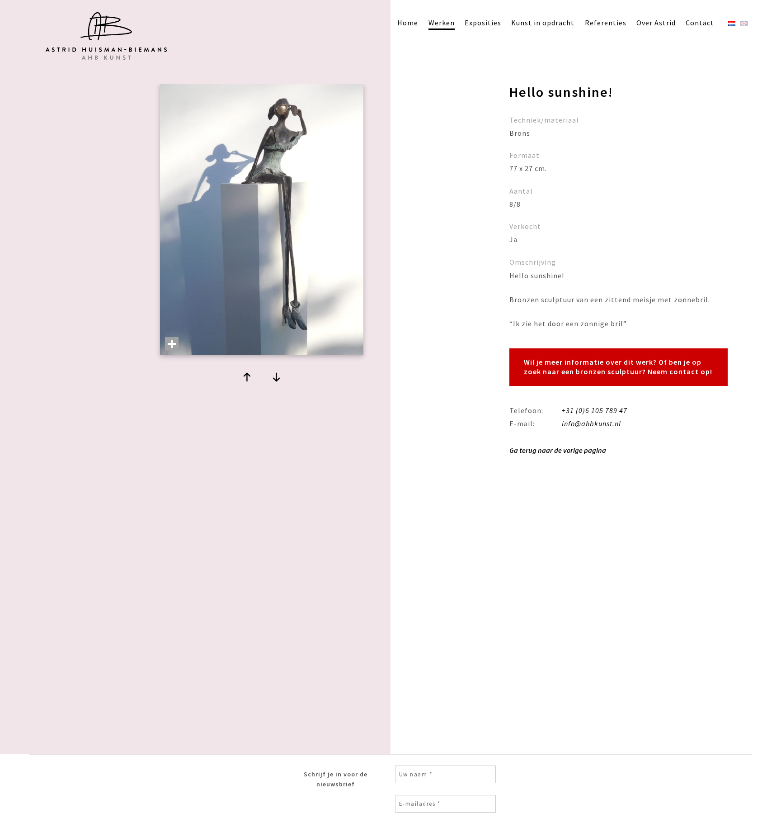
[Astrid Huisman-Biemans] (104, 61)
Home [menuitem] (407, 22)
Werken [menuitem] (441, 22)
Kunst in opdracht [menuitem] (542, 22)
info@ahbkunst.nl (591, 423)
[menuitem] (731, 21)
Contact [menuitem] (700, 22)
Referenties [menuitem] (605, 22)
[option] (261, 224)
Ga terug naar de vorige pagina (557, 450)
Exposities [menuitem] (483, 22)
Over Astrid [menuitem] (656, 22)
